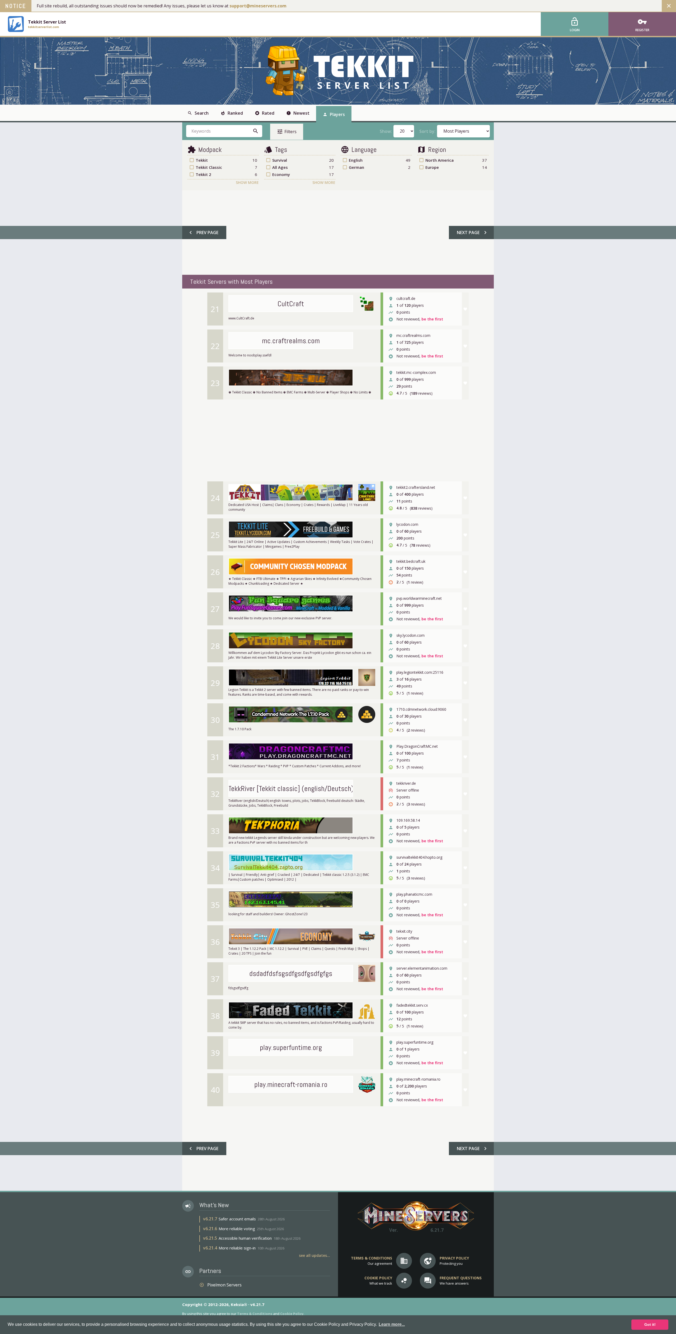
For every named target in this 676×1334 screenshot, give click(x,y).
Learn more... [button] (392, 1324)
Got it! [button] (650, 1324)
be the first (432, 319)
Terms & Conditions (254, 1313)
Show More (247, 182)
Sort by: (427, 131)
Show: (386, 131)
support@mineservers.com (258, 6)
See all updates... (314, 1255)
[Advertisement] (338, 232)
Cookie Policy (291, 1313)
